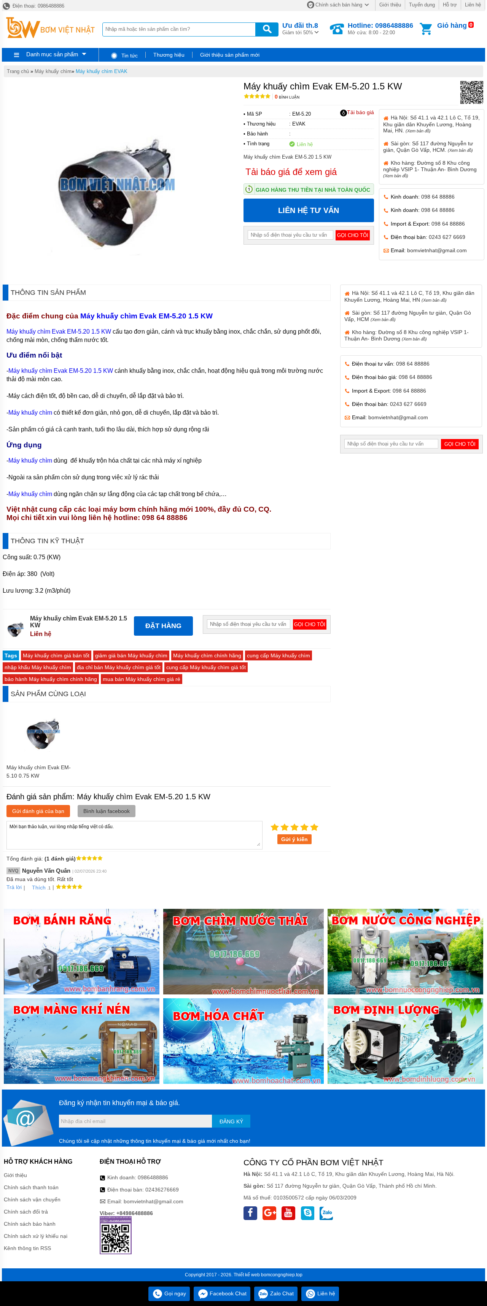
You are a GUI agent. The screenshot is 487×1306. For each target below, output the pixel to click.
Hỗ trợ (450, 5)
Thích (39, 887)
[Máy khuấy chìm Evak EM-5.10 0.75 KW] (44, 757)
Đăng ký (231, 1121)
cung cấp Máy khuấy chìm (278, 655)
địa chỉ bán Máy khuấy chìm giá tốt (119, 667)
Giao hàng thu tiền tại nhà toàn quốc (313, 190)
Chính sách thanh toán (31, 1187)
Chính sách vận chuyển (32, 1199)
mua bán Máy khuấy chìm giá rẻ (141, 679)
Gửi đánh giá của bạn (38, 811)
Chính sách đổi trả (26, 1212)
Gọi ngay (174, 1293)
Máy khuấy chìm (53, 71)
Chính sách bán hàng (338, 5)
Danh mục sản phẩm (52, 54)
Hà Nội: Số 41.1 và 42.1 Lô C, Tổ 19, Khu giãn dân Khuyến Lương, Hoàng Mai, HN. (431, 124)
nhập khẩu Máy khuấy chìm (38, 667)
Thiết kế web (247, 1274)
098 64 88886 (438, 197)
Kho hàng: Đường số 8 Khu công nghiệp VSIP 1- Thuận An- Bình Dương (430, 169)
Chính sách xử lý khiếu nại (35, 1236)
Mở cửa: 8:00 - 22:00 (380, 28)
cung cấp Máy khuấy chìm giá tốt (206, 667)
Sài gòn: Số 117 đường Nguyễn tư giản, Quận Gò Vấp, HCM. (428, 146)
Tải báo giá (360, 112)
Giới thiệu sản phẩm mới (229, 55)
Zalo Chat (281, 1293)
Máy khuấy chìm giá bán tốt (56, 655)
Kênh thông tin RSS (27, 1248)
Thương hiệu (169, 55)
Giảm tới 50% (300, 28)
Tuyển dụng (422, 5)
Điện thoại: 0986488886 (37, 6)
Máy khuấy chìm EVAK (101, 71)
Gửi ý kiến (294, 839)
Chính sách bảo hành (30, 1224)
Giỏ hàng (452, 25)
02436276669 (162, 1190)
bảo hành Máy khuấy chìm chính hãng (51, 679)
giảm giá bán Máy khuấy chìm (131, 655)
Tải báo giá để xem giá (291, 172)
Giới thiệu (390, 5)
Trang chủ (18, 71)
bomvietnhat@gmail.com (437, 250)
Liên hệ (473, 5)
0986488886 (153, 1177)
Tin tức (129, 55)
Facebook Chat (227, 1293)
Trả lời (14, 887)
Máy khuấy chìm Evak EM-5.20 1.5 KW (147, 316)
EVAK (299, 124)
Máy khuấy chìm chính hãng (207, 655)
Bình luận (287, 97)
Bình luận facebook (106, 811)
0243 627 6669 (447, 237)
